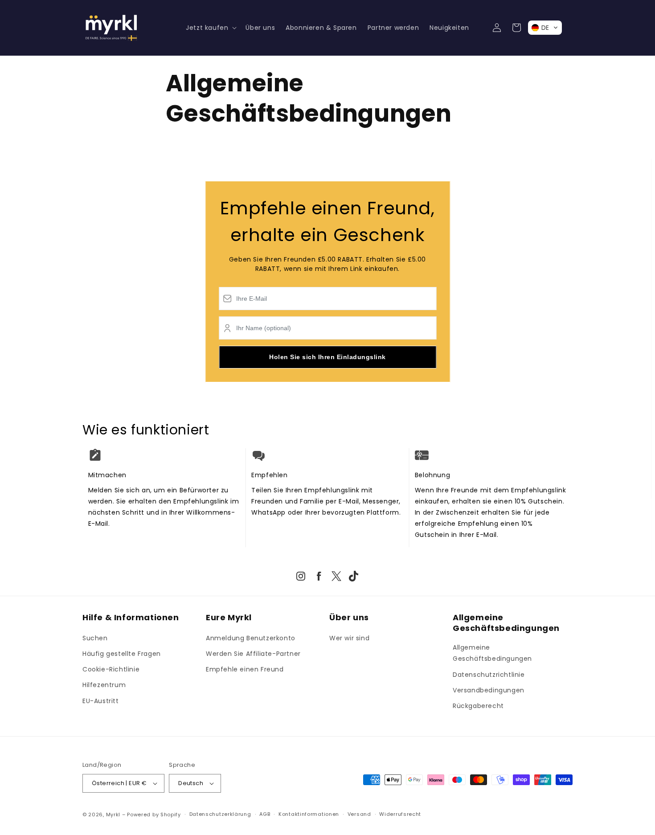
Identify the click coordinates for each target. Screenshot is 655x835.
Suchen (95, 638)
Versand (359, 814)
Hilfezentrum (104, 684)
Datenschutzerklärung (220, 814)
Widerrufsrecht (400, 814)
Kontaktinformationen (308, 814)
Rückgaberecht (478, 705)
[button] (210, 27)
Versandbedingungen (488, 690)
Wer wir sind (349, 638)
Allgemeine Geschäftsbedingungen (492, 653)
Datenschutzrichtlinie (489, 674)
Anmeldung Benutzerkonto (250, 638)
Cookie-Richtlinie (110, 669)
